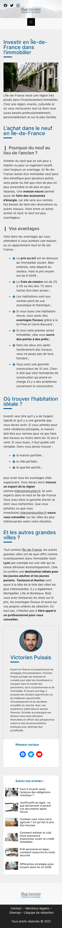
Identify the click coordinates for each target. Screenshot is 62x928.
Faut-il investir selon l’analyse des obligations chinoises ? (35, 792)
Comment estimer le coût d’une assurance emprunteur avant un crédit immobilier (37, 837)
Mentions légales (37, 908)
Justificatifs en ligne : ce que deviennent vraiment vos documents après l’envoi (35, 807)
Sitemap (15, 912)
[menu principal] (31, 22)
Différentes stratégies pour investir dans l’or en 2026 (37, 865)
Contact (16, 908)
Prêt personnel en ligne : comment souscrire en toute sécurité (37, 852)
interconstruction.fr (27, 491)
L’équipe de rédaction (39, 912)
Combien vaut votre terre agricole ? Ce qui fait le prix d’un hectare (37, 822)
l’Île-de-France (32, 549)
